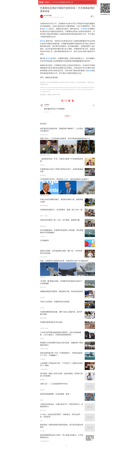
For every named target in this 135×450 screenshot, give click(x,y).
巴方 (45, 29)
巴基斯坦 (84, 29)
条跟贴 (67, 116)
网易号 (47, 2)
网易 (41, 2)
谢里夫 (48, 58)
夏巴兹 (42, 41)
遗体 (89, 70)
